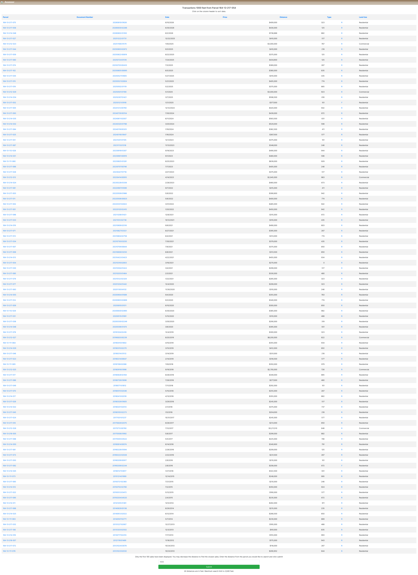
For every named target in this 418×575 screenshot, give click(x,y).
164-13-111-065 (9, 364)
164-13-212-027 (9, 337)
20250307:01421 (120, 97)
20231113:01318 (119, 145)
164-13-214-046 (9, 327)
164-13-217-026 (9, 401)
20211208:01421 (119, 215)
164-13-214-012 (9, 487)
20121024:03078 (120, 546)
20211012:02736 (119, 220)
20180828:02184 (120, 375)
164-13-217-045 (9, 412)
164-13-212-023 (9, 44)
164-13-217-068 (9, 508)
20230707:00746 (120, 167)
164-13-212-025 (9, 369)
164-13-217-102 (9, 70)
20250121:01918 (119, 102)
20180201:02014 (119, 407)
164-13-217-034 (9, 241)
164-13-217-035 (9, 76)
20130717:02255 (119, 535)
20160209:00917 (120, 460)
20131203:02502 (120, 530)
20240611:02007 (120, 118)
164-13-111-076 (9, 551)
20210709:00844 (120, 247)
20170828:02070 (120, 423)
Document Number (85, 17)
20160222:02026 (120, 455)
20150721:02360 (120, 482)
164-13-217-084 (9, 129)
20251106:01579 (119, 44)
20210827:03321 (120, 231)
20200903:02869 (119, 300)
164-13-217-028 (9, 172)
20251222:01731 (119, 38)
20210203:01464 (120, 273)
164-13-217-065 (9, 482)
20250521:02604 (120, 81)
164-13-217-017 (9, 375)
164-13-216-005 (9, 433)
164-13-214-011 (9, 503)
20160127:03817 (119, 471)
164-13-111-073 (9, 476)
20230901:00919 (120, 156)
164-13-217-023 (9, 359)
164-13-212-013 (9, 177)
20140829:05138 (120, 508)
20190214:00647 (120, 359)
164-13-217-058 (9, 28)
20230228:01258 (120, 183)
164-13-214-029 (9, 348)
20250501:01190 (119, 92)
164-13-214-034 (9, 97)
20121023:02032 (120, 551)
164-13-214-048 (9, 33)
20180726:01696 (120, 380)
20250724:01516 (120, 60)
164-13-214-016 (9, 535)
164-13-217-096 (9, 215)
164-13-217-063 (9, 289)
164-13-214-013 (9, 257)
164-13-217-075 (9, 22)
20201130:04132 (119, 289)
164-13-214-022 (9, 407)
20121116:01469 (119, 540)
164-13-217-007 (9, 247)
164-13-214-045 (9, 471)
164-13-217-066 (9, 167)
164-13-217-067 (9, 145)
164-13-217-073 (9, 455)
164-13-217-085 (9, 273)
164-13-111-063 (9, 519)
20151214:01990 (119, 476)
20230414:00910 (120, 177)
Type (329, 17)
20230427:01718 (119, 172)
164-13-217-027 (9, 38)
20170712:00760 (119, 428)
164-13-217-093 (9, 113)
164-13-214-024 (9, 183)
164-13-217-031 (9, 316)
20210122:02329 (120, 279)
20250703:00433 (119, 65)
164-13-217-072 (9, 546)
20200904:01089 (120, 295)
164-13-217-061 (9, 449)
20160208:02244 (120, 466)
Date (167, 17)
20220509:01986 (120, 193)
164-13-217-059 (9, 54)
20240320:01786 (120, 124)
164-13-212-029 (9, 92)
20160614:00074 (120, 444)
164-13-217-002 (9, 204)
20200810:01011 (119, 305)
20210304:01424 (120, 268)
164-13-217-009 (9, 305)
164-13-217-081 (9, 188)
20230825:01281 (120, 161)
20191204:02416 (119, 332)
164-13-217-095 (9, 498)
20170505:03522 (120, 439)
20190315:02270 (120, 348)
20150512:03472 (120, 492)
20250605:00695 (119, 70)
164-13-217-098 (9, 439)
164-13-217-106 (9, 530)
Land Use (363, 17)
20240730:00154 (120, 113)
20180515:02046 (120, 391)
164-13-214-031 (9, 156)
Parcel (5, 17)
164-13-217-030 (9, 268)
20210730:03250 (120, 241)
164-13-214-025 (9, 514)
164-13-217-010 (9, 423)
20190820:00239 (120, 337)
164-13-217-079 (9, 279)
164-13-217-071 (9, 231)
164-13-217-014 (9, 300)
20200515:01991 (119, 316)
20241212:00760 (120, 108)
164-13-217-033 (9, 220)
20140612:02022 (120, 514)
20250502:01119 (119, 86)
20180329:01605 (120, 401)
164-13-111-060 (9, 161)
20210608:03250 (120, 252)
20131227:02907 (119, 524)
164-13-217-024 (9, 417)
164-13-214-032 (9, 124)
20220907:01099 (120, 188)
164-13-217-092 (9, 466)
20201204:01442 (120, 284)
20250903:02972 (119, 49)
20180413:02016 (119, 396)
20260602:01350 (120, 33)
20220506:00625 (119, 199)
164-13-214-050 (9, 444)
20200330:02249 (119, 321)
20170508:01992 (120, 433)
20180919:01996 (119, 369)
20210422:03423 (120, 257)
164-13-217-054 (9, 263)
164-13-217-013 (9, 236)
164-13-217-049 (9, 385)
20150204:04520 (120, 498)
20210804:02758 (120, 236)
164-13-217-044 (9, 49)
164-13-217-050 (9, 460)
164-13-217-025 (9, 134)
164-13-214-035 (9, 118)
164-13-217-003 (9, 193)
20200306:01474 (120, 327)
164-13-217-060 (9, 60)
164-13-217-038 (9, 321)
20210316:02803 (120, 263)
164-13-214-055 (9, 295)
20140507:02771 (119, 519)
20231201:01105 (119, 140)
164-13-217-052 (9, 102)
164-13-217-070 (9, 391)
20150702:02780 (120, 487)
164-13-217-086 (9, 380)
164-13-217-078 (9, 332)
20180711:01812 (119, 385)
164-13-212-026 (9, 428)
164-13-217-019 (9, 86)
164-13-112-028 (9, 150)
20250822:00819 (120, 54)
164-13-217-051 (9, 140)
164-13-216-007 (9, 540)
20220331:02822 (120, 204)
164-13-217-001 (9, 209)
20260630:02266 (119, 28)
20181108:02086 (119, 364)
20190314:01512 (119, 353)
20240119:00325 (120, 129)
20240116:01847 (119, 134)
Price (225, 17)
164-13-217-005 (9, 108)
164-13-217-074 (9, 65)
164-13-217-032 (9, 524)
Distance (283, 17)
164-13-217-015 (9, 81)
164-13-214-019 (9, 225)
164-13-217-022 (9, 492)
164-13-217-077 (9, 284)
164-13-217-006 (9, 252)
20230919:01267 (120, 150)
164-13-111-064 (9, 343)
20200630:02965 (119, 311)
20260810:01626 (120, 22)
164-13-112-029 (9, 311)
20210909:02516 (120, 225)
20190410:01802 (119, 343)
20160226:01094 (120, 449)
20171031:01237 (119, 417)
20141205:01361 (119, 503)
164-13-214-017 (9, 396)
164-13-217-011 (9, 199)
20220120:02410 (120, 209)
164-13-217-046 (9, 353)
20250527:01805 (120, 76)
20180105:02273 (120, 412)
